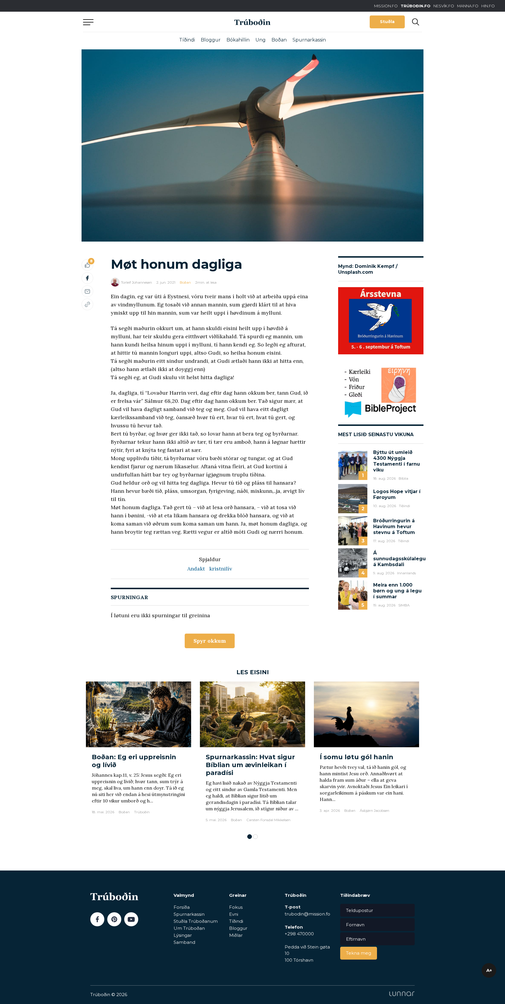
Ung (260, 40)
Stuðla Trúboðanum (196, 921)
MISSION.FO (386, 6)
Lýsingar (183, 935)
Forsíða (182, 907)
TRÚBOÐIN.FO (415, 6)
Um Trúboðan (189, 928)
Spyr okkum (209, 640)
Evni (233, 914)
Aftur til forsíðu (137, 22)
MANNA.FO (467, 6)
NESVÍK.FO (443, 6)
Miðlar (236, 935)
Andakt (196, 568)
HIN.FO (488, 6)
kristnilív (220, 568)
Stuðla (387, 21)
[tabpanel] (138, 755)
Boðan (279, 40)
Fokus (236, 907)
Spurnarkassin (309, 40)
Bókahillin (238, 40)
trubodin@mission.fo (307, 914)
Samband (184, 942)
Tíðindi (187, 40)
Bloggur (211, 40)
